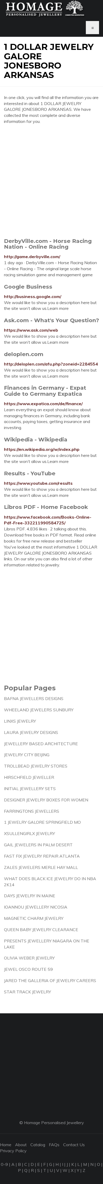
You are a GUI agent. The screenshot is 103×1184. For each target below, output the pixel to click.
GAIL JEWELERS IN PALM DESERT (38, 844)
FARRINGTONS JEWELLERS (31, 811)
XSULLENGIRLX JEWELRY (29, 833)
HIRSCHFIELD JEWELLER (29, 777)
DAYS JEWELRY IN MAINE (29, 895)
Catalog (37, 1144)
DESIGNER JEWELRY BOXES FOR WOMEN (46, 799)
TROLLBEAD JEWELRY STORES (35, 766)
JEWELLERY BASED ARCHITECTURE (41, 743)
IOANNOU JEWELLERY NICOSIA (35, 907)
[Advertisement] (51, 181)
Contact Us (74, 1144)
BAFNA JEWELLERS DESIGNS (33, 698)
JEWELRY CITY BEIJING (26, 754)
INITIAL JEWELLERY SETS (30, 788)
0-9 (4, 1164)
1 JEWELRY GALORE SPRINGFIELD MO (42, 822)
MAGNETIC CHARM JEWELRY (33, 918)
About (21, 1144)
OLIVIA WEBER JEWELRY (29, 958)
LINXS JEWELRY (20, 721)
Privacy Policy (13, 1150)
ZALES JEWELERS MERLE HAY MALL (41, 867)
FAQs (54, 1144)
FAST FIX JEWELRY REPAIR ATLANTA (42, 856)
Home (5, 1144)
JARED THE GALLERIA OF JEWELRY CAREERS (50, 980)
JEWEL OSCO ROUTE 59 (28, 969)
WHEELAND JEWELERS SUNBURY (38, 709)
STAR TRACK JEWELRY (27, 991)
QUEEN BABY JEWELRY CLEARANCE (41, 929)
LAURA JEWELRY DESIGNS (31, 732)
